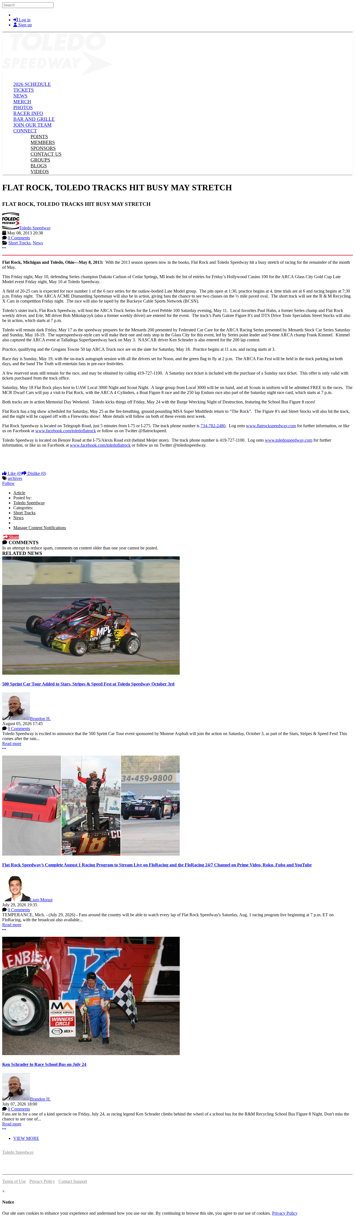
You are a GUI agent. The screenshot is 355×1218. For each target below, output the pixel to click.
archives (15, 478)
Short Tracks (19, 242)
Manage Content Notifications (39, 527)
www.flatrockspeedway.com (271, 425)
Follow (8, 483)
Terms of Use (14, 1181)
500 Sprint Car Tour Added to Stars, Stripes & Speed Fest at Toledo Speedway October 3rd (88, 684)
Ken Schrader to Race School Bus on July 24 (44, 1064)
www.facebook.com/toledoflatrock (65, 430)
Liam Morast (41, 899)
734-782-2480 (213, 425)
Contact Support (73, 1181)
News (38, 242)
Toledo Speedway (35, 228)
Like (14, 473)
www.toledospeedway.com (288, 440)
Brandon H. (40, 718)
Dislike (36, 473)
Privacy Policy (42, 1181)
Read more (11, 743)
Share (13, 537)
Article (19, 492)
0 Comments (19, 238)
